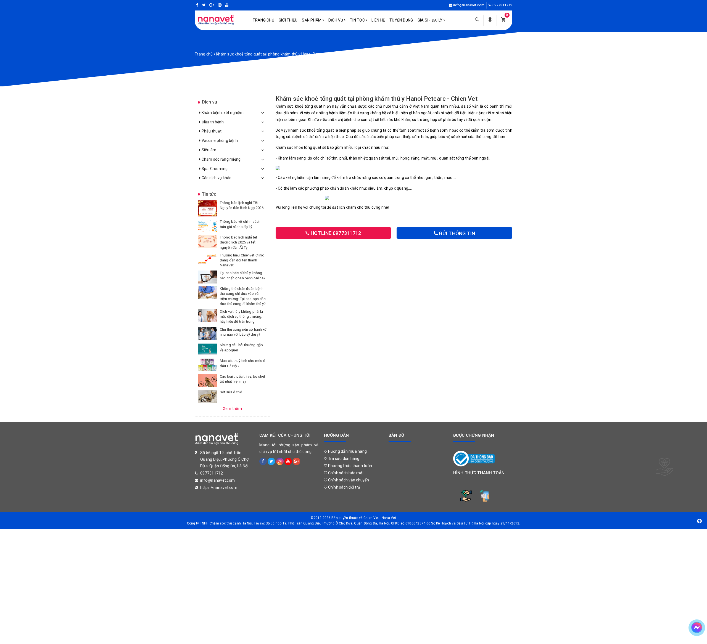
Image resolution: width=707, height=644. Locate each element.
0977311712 (502, 5)
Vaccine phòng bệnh (219, 140)
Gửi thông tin (456, 233)
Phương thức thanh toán (349, 465)
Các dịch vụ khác (216, 178)
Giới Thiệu (288, 20)
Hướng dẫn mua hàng (347, 451)
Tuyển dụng (401, 20)
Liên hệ (378, 20)
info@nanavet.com (468, 5)
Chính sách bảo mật (345, 473)
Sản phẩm (312, 20)
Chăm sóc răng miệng (221, 159)
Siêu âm (208, 150)
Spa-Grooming (214, 168)
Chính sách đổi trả (343, 487)
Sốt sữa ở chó (231, 392)
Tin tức (358, 20)
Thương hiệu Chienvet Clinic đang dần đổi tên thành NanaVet (242, 260)
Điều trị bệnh (212, 122)
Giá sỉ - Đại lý (431, 20)
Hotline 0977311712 (335, 233)
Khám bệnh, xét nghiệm (222, 112)
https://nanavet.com (218, 487)
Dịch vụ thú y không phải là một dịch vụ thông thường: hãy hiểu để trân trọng (241, 316)
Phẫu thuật (211, 131)
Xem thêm (232, 408)
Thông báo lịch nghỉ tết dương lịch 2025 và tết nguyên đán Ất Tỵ (238, 242)
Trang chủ (263, 20)
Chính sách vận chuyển (348, 480)
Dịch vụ (336, 20)
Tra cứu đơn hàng (343, 458)
